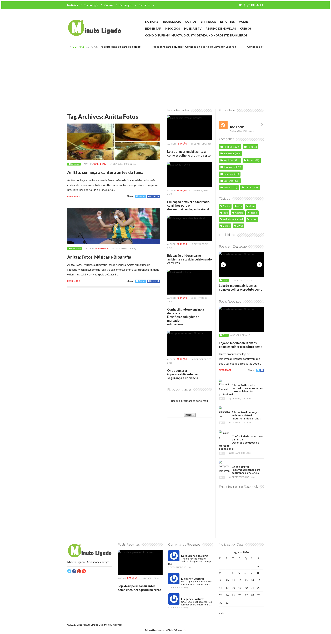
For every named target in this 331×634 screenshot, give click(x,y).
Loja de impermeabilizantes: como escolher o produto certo (189, 153)
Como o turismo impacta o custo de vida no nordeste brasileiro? (196, 35)
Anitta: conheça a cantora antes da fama (105, 172)
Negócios (172, 28)
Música (226, 206)
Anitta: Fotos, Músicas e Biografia (99, 256)
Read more (73, 196)
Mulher (244, 21)
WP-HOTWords (176, 630)
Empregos (126, 5)
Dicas (250, 160)
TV (248, 146)
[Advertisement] (165, 80)
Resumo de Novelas (221, 28)
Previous (223, 264)
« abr (222, 613)
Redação (182, 144)
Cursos (246, 28)
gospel (253, 212)
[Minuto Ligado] (94, 34)
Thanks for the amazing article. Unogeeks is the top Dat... (189, 561)
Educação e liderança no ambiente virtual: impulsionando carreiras (189, 259)
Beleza (226, 225)
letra (225, 212)
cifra (239, 206)
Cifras (240, 225)
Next (259, 264)
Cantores (75, 164)
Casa (225, 280)
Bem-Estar (153, 28)
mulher (253, 219)
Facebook (154, 196)
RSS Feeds (237, 127)
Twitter (142, 196)
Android (239, 212)
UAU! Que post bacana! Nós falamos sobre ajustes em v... (196, 583)
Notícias (72, 5)
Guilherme (99, 164)
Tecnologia (91, 5)
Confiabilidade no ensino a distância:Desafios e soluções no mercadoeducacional (185, 316)
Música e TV (193, 28)
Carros (108, 5)
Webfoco (118, 624)
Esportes (145, 5)
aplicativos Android (233, 219)
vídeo (252, 206)
